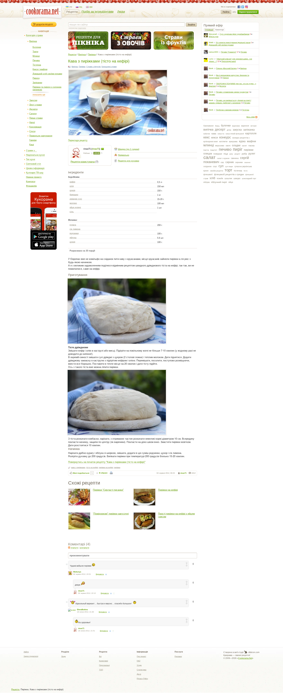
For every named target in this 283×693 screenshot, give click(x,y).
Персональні (104, 665)
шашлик (228, 178)
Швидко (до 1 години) (128, 149)
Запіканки (37, 82)
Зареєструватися (248, 12)
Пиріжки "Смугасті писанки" (108, 489)
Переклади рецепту (77, 140)
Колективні (103, 661)
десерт (220, 129)
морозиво (219, 146)
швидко (237, 178)
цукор (72, 190)
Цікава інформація (35, 168)
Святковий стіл (33, 164)
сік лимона (75, 229)
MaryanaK (213, 34)
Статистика (141, 670)
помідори (217, 154)
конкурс (225, 137)
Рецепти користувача (83, 161)
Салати (33, 113)
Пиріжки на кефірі (168, 489)
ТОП (101, 670)
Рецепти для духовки (128, 161)
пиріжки (248, 149)
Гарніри (33, 140)
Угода (139, 665)
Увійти (226, 12)
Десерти (33, 109)
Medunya (77, 572)
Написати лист (102, 149)
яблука (206, 182)
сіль (72, 211)
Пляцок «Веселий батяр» (226, 68)
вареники (236, 126)
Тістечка (37, 65)
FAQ (138, 661)
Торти (35, 51)
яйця (230, 182)
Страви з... (31, 150)
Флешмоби (31, 186)
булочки (226, 125)
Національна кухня (35, 155)
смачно (247, 162)
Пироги (36, 78)
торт (228, 170)
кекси (214, 137)
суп (221, 166)
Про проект (141, 656)
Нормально (123, 155)
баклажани (208, 126)
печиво (225, 149)
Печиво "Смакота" (228, 52)
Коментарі (219, 30)
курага (73, 225)
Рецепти (72, 11)
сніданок (207, 166)
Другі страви (35, 104)
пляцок (207, 153)
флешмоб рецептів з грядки (229, 174)
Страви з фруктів (93, 67)
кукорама (233, 141)
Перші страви (36, 118)
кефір (72, 182)
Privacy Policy (142, 679)
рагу (231, 154)
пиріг (237, 149)
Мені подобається (81, 473)
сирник (229, 162)
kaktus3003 (213, 52)
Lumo (211, 59)
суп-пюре (229, 166)
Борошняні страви (109, 67)
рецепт (237, 154)
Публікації (209, 30)
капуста (221, 134)
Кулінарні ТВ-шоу (34, 172)
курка (242, 141)
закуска (237, 129)
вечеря (253, 126)
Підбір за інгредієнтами (97, 11)
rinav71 (183, 473)
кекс (206, 137)
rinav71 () (92, 149)
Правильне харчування (40, 135)
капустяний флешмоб (235, 134)
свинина (235, 158)
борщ (217, 126)
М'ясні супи (213, 37)
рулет (251, 153)
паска (251, 145)
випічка (208, 129)
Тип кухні (30, 159)
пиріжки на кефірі (106, 467)
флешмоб (208, 174)
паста (206, 150)
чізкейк (220, 178)
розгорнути (84, 548)
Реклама (178, 656)
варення (245, 126)
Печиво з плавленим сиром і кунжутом (232, 92)
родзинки (74, 233)
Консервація (35, 127)
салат (209, 157)
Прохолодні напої (228, 61)
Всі (100, 656)
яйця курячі (75, 207)
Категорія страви (34, 35)
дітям (229, 130)
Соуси (32, 131)
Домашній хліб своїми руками (47, 73)
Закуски (33, 100)
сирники (239, 162)
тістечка (238, 170)
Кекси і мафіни (40, 69)
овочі (228, 146)
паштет (213, 150)
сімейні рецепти (216, 171)
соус (215, 166)
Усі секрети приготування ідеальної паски (233, 42)
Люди (121, 11)
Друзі (139, 674)
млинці (208, 145)
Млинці (36, 56)
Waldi (211, 42)
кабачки (206, 134)
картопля (250, 133)
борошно (74, 194)
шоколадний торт (249, 178)
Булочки (37, 47)
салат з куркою (223, 158)
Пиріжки (92, 54)
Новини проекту (34, 177)
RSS (256, 117)
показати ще (39, 94)
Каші (31, 144)
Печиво (36, 60)
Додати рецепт (44, 24)
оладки (236, 145)
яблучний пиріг (219, 182)
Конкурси (30, 181)
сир (222, 162)
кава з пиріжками (78, 467)
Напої (32, 122)
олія (72, 186)
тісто (245, 171)
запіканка (249, 129)
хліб (212, 178)
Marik (211, 68)
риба (244, 153)
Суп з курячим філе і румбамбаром (234, 34)
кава (213, 133)
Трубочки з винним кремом (227, 110)
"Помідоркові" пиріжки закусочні (111, 513)
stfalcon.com (253, 652)
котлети (223, 141)
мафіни (251, 141)
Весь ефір (250, 117)
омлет (244, 146)
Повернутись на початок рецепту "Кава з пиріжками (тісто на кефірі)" (106, 462)
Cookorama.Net (245, 658)
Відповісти (100, 574)
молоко (73, 203)
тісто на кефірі (92, 467)
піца (226, 153)
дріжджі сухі (76, 199)
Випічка (33, 41)
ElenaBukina (82, 609)
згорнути (74, 548)
